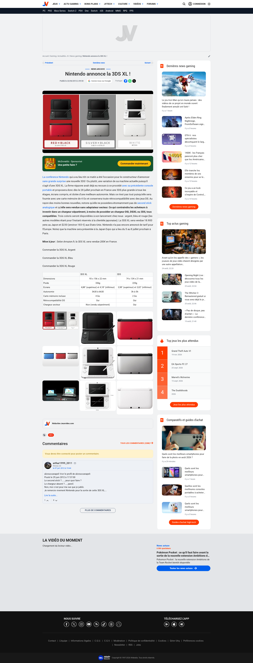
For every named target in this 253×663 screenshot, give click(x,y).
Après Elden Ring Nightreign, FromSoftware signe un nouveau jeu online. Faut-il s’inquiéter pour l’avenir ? (195, 121)
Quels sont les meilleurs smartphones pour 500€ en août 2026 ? (194, 507)
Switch (94, 10)
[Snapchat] (118, 624)
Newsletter (119, 645)
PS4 (80, 10)
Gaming (53, 56)
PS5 (50, 10)
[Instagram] (81, 624)
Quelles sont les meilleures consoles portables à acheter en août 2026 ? (195, 489)
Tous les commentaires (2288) (135, 443)
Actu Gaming (71, 4)
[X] (74, 624)
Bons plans (91, 4)
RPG (125, 10)
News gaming (75, 56)
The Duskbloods (180, 390)
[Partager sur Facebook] (125, 81)
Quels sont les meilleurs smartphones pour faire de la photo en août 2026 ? (183, 456)
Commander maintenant (134, 163)
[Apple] (174, 624)
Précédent (49, 63)
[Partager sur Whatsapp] (130, 81)
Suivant (148, 63)
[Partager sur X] (134, 81)
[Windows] (181, 624)
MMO (118, 10)
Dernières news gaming (183, 206)
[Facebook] (66, 624)
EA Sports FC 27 (180, 364)
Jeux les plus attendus (184, 404)
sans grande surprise (54, 181)
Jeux (55, 4)
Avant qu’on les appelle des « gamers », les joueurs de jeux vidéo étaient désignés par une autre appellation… (183, 261)
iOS (101, 10)
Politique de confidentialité (141, 640)
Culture (122, 4)
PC (44, 10)
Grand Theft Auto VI (181, 351)
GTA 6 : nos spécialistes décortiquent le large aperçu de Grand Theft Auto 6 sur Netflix (195, 139)
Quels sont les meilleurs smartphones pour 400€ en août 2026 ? (194, 472)
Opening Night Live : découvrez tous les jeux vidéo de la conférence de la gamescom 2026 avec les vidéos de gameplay (194, 279)
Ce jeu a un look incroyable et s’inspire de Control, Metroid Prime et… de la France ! (195, 191)
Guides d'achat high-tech (184, 522)
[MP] (75, 463)
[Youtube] (89, 624)
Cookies (162, 640)
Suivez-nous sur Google (101, 81)
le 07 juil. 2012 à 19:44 (62, 468)
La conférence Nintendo (55, 177)
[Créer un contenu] (209, 56)
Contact (52, 640)
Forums (151, 4)
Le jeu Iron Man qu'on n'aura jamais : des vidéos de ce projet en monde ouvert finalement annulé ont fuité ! (182, 103)
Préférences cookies (193, 640)
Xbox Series (60, 10)
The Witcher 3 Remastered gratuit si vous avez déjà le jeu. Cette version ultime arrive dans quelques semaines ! (195, 296)
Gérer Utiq (175, 640)
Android (109, 10)
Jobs (138, 645)
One (87, 10)
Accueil (45, 56)
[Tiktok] (103, 624)
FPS (131, 10)
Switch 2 (72, 10)
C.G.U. (98, 640)
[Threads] (111, 624)
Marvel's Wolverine (181, 377)
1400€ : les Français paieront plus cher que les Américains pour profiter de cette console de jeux (195, 156)
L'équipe (63, 640)
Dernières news (99, 63)
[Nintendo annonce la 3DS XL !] (60, 328)
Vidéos (137, 4)
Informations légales (81, 640)
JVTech (108, 4)
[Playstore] (166, 624)
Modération (119, 640)
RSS (131, 645)
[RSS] (96, 624)
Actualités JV (63, 56)
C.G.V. (107, 640)
